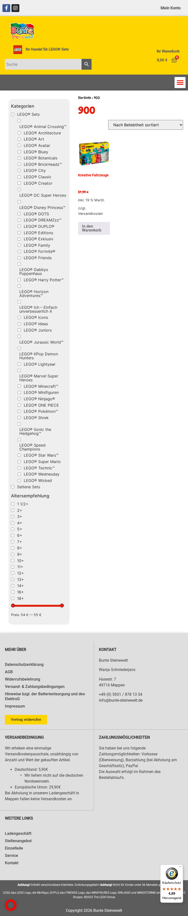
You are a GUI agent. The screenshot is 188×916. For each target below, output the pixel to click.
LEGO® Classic (37, 176)
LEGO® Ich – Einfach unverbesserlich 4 (38, 309)
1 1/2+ (22, 504)
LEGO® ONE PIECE (41, 405)
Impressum (15, 706)
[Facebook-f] (6, 8)
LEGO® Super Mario (42, 461)
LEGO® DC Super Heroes (42, 195)
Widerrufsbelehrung (22, 679)
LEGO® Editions (38, 232)
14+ (20, 585)
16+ (20, 592)
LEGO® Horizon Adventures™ (33, 293)
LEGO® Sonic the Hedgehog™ (35, 431)
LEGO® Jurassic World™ (41, 342)
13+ (20, 579)
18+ (20, 598)
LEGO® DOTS (36, 213)
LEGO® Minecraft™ (41, 386)
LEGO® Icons (36, 317)
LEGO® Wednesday (41, 474)
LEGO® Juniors (38, 330)
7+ (19, 541)
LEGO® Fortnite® (39, 251)
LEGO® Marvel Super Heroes (38, 378)
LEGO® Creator (38, 183)
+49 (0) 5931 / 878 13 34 (120, 694)
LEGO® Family (37, 245)
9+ (19, 554)
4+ (19, 522)
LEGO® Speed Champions (32, 447)
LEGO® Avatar (37, 145)
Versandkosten (90, 213)
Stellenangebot (18, 841)
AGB (9, 672)
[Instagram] (15, 8)
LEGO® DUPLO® (39, 226)
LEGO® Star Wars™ (41, 455)
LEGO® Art (34, 139)
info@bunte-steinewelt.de (120, 700)
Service (11, 855)
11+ (20, 566)
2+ (19, 510)
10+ (20, 560)
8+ (19, 547)
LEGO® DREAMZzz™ (42, 220)
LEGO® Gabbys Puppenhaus (33, 271)
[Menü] (180, 868)
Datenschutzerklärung (24, 664)
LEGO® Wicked (38, 480)
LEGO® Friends (38, 257)
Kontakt (11, 863)
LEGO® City (35, 170)
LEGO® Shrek (36, 417)
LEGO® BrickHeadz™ (43, 164)
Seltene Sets (28, 486)
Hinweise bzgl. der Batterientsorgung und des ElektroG (45, 696)
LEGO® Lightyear (40, 364)
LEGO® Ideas (36, 323)
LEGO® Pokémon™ (41, 411)
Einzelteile (14, 848)
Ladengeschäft (18, 833)
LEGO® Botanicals (40, 157)
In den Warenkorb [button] (91, 228)
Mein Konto (171, 8)
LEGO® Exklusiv (38, 238)
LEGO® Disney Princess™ (42, 207)
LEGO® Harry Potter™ (44, 279)
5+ (19, 529)
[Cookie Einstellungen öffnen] (11, 909)
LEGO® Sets (28, 114)
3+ (19, 516)
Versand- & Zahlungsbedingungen (35, 686)
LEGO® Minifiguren (41, 392)
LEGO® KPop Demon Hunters (38, 355)
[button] (180, 82)
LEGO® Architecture (42, 132)
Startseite (84, 98)
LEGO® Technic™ (39, 467)
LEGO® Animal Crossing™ (42, 126)
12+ (20, 573)
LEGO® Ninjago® (39, 398)
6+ (19, 535)
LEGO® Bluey (36, 151)
